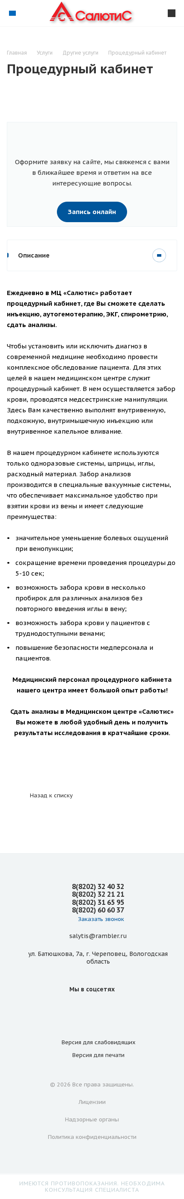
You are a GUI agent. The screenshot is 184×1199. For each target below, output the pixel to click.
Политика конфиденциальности (92, 1137)
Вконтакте (92, 1008)
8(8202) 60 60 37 (98, 910)
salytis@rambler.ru (98, 936)
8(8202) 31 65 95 (98, 902)
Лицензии (92, 1102)
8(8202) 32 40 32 (98, 886)
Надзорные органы (92, 1119)
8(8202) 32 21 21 (98, 894)
